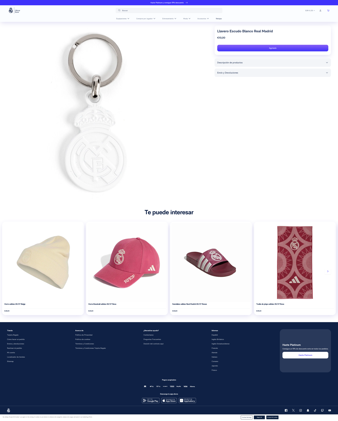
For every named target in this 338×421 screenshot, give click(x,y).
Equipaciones (121, 19)
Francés (215, 348)
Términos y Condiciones (84, 344)
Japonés (215, 366)
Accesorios (201, 19)
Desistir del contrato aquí (153, 344)
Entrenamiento (168, 19)
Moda (185, 19)
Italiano (214, 357)
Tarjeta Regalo (12, 335)
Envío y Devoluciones (227, 72)
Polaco (214, 370)
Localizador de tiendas (16, 357)
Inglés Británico (218, 339)
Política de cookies (82, 339)
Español (215, 335)
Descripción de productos (230, 62)
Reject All (259, 417)
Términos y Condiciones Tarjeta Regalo (90, 348)
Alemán (214, 352)
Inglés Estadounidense (220, 344)
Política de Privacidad (83, 335)
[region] (169, 417)
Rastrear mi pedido (14, 348)
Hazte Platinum (305, 355)
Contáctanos (148, 335)
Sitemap (10, 361)
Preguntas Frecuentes (152, 339)
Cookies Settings (246, 417)
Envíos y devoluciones (15, 344)
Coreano (215, 361)
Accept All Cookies (272, 417)
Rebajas (219, 19)
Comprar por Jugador (144, 19)
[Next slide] (328, 271)
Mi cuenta (11, 352)
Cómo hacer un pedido (16, 339)
